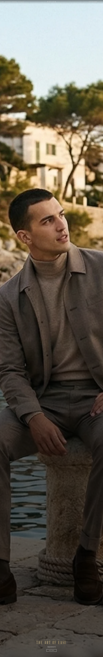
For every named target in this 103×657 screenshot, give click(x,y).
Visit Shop (51, 650)
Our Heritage (21, 1)
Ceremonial (14, 1)
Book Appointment (93, 1)
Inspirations (8, 1)
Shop (3, 1)
